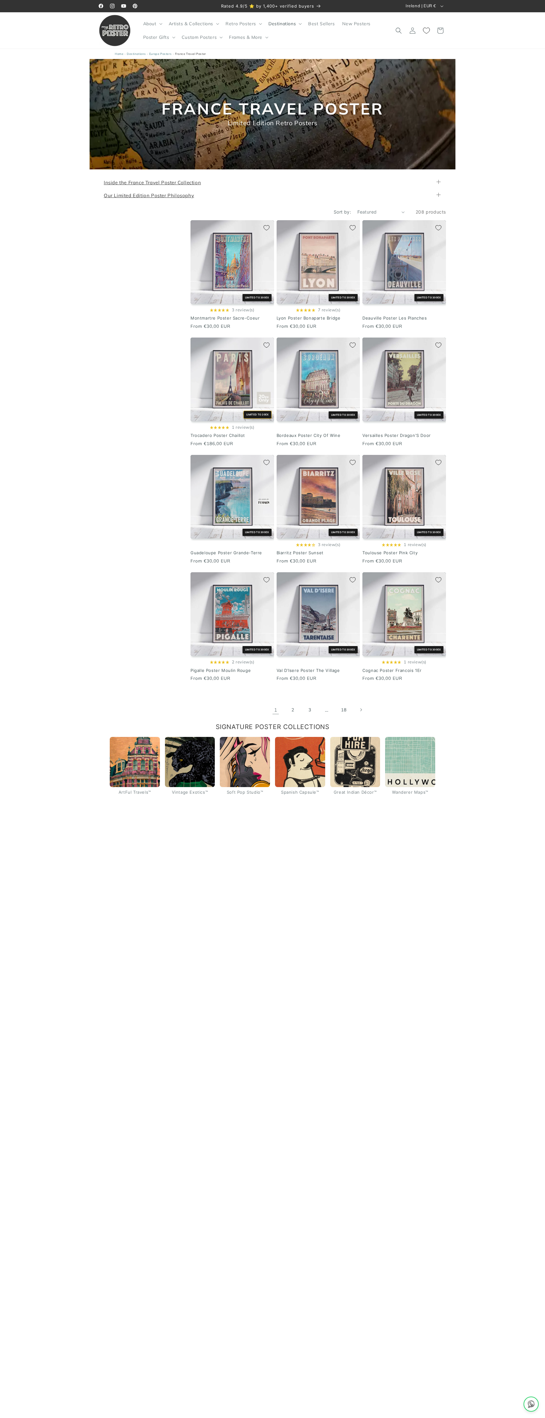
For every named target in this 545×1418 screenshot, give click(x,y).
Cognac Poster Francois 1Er (392, 670)
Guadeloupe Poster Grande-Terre (226, 553)
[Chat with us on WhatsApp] (531, 1404)
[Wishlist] (426, 31)
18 (343, 710)
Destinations (136, 54)
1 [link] (276, 710)
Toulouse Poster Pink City (390, 553)
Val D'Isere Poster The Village (308, 670)
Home (119, 54)
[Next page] (361, 710)
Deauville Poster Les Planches (394, 318)
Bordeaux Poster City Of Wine (309, 435)
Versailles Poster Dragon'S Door (396, 435)
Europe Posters (160, 54)
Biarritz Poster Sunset (300, 553)
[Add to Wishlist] (266, 227)
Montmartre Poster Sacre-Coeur (225, 318)
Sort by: (342, 212)
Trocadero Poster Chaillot (217, 435)
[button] (152, 23)
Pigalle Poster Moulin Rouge (220, 670)
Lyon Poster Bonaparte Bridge (309, 318)
